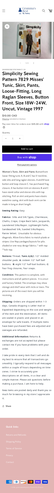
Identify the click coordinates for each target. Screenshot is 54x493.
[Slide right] (33, 63)
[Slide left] (20, 63)
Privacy (9, 455)
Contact (10, 462)
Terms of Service (14, 448)
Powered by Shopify (36, 487)
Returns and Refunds (16, 434)
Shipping (5, 119)
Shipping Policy (13, 441)
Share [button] (8, 406)
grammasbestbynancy (23, 487)
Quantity (6, 132)
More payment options (27, 164)
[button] (3, 10)
